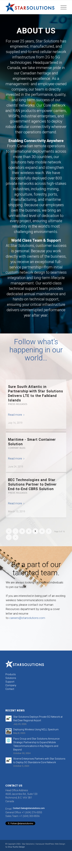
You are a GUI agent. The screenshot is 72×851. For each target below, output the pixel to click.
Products (10, 674)
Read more (15, 414)
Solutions (10, 678)
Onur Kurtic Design (16, 847)
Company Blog (16, 447)
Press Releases (17, 404)
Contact (9, 689)
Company (10, 685)
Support (9, 681)
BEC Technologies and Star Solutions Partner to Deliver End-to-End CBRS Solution (32, 484)
